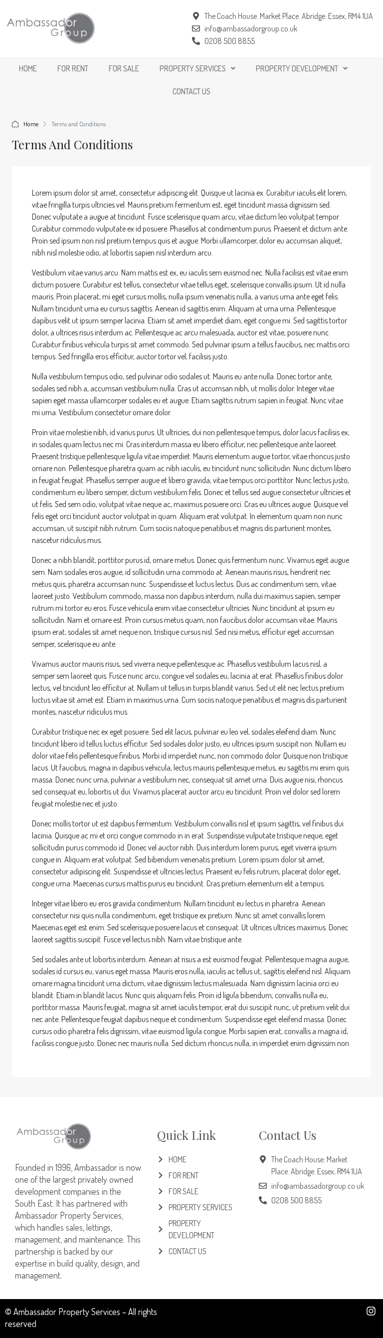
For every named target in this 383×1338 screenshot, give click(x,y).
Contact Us (191, 91)
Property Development (297, 68)
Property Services (193, 68)
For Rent (72, 68)
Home (28, 68)
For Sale (124, 68)
